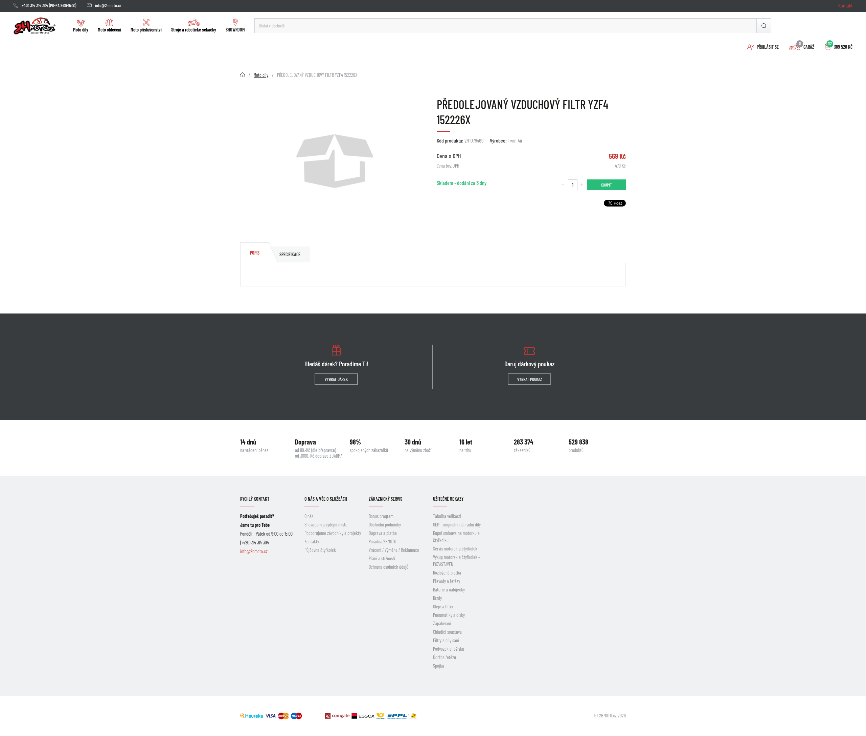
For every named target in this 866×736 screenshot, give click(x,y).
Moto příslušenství (146, 30)
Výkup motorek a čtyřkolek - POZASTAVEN (456, 560)
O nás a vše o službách (325, 499)
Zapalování (442, 623)
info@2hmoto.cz (108, 5)
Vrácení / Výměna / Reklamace (394, 550)
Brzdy (437, 598)
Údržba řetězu (444, 657)
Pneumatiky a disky (449, 615)
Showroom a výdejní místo (325, 524)
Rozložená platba (447, 573)
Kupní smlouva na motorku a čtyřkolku (456, 536)
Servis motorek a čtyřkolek (455, 548)
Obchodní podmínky (385, 524)
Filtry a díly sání (446, 640)
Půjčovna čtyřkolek (320, 550)
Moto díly (80, 30)
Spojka (438, 666)
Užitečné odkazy (448, 499)
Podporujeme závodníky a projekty (332, 533)
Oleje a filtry (443, 606)
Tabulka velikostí (447, 516)
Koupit (606, 185)
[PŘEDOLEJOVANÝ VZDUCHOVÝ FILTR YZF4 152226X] (334, 161)
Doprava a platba (383, 533)
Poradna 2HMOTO (382, 541)
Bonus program (381, 516)
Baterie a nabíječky (449, 589)
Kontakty (311, 541)
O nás (308, 516)
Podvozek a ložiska (448, 649)
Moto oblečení (109, 30)
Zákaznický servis (385, 499)
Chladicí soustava (447, 632)
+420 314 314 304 (35, 5)
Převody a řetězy (446, 581)
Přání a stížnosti (382, 558)
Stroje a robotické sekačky (193, 30)
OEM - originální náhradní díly (457, 524)
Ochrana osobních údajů (388, 567)
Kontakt (845, 5)
